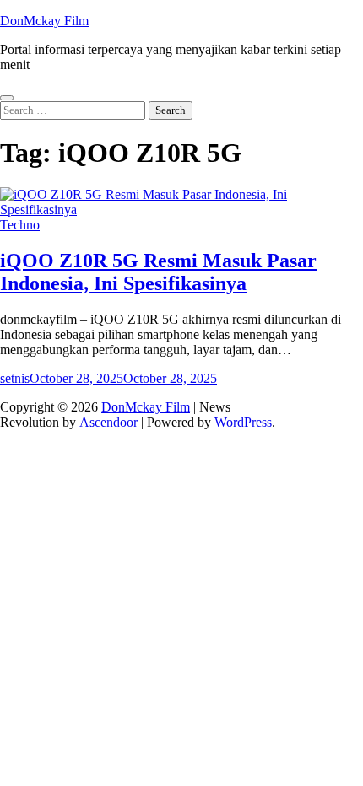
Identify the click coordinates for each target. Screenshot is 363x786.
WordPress (243, 422)
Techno (20, 225)
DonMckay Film (44, 20)
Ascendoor (108, 422)
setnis (15, 378)
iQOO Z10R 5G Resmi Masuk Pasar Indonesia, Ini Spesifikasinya (158, 272)
